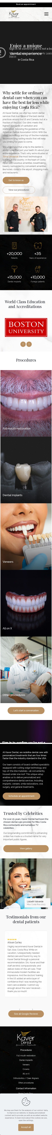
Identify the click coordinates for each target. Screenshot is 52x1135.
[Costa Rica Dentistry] (14, 14)
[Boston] (26, 327)
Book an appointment (26, 4)
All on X (26, 1074)
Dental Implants (26, 1060)
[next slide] (29, 344)
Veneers (26, 1065)
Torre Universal (11, 156)
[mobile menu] (46, 14)
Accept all (26, 1127)
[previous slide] (23, 344)
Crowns (26, 1069)
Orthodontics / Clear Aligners (26, 1078)
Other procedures (26, 1083)
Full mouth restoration (26, 1056)
